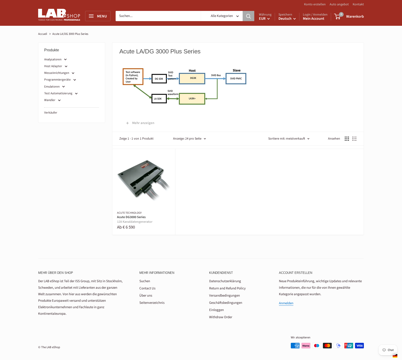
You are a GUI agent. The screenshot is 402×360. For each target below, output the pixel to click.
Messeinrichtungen (56, 73)
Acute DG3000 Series (134, 219)
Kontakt (358, 4)
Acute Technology (129, 213)
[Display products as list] (354, 139)
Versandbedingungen (224, 295)
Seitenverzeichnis (151, 302)
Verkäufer (50, 112)
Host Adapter (53, 66)
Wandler (49, 100)
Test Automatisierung (58, 93)
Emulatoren (52, 86)
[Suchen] (248, 16)
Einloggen (216, 310)
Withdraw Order (220, 317)
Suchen (144, 281)
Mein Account (313, 18)
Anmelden (286, 303)
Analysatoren (52, 59)
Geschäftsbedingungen (225, 302)
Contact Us (147, 288)
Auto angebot (339, 4)
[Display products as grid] (347, 139)
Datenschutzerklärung (225, 281)
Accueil (42, 34)
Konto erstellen (315, 4)
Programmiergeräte (57, 79)
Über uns (145, 295)
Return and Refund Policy (227, 288)
